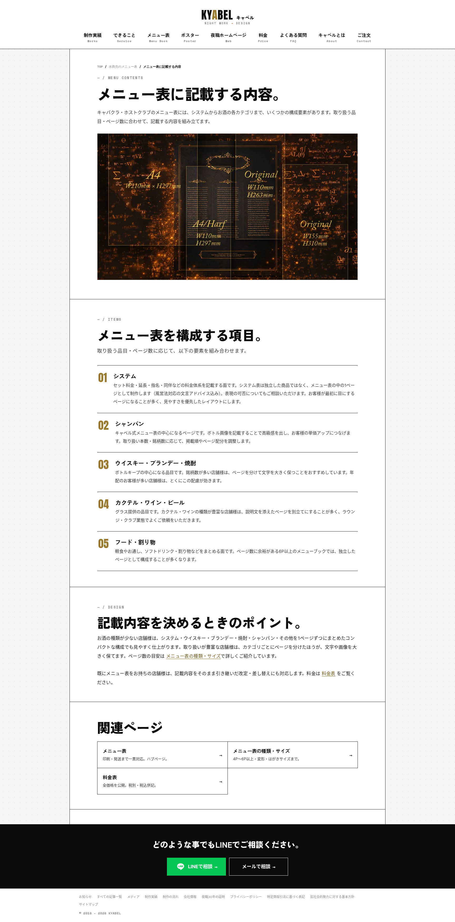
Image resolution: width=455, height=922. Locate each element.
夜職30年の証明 (213, 897)
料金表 (328, 673)
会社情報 (190, 897)
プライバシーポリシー (246, 897)
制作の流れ (171, 897)
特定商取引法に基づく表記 (286, 897)
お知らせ (85, 897)
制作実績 (151, 897)
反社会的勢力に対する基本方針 (332, 897)
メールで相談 (258, 866)
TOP (100, 66)
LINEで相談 (202, 866)
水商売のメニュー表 (123, 66)
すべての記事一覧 (109, 897)
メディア (133, 897)
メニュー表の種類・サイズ (193, 656)
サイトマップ (88, 904)
